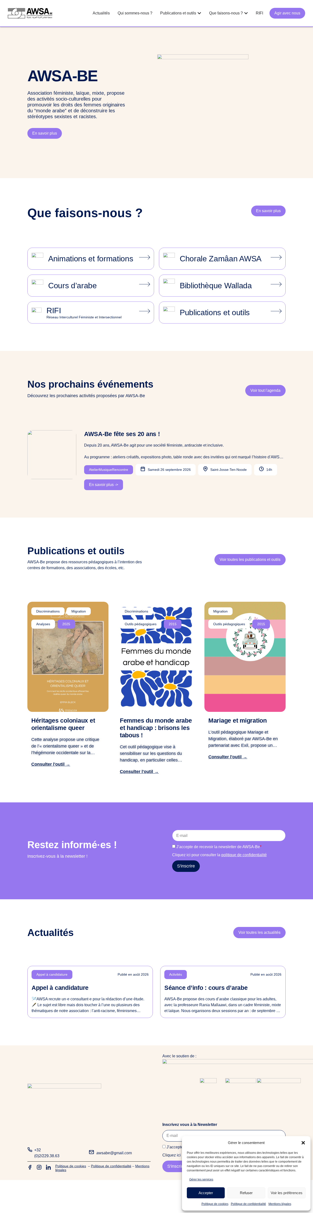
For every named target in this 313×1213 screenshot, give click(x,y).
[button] (303, 1142)
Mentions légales (279, 1204)
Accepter (206, 1193)
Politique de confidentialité (248, 1204)
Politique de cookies (214, 1204)
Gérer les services (201, 1179)
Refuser (246, 1193)
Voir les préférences (286, 1193)
